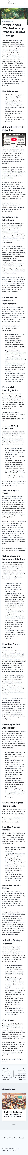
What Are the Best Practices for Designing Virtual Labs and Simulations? (7, 1074)
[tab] (12, 1124)
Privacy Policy (8, 1138)
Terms (16, 1138)
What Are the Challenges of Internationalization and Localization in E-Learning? (20, 1074)
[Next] (23, 1108)
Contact (21, 1138)
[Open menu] (24, 3)
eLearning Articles (7, 21)
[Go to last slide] (4, 1108)
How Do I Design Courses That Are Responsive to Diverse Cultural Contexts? (13, 1114)
